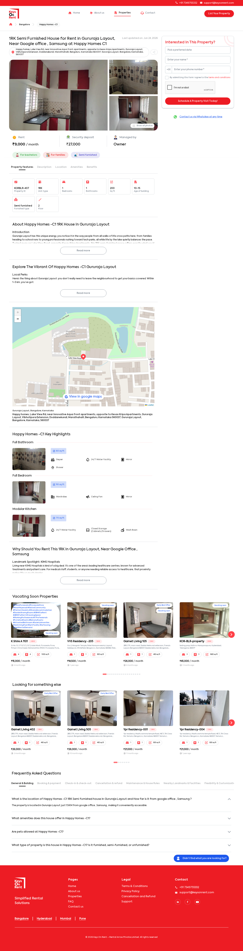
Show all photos (145, 126)
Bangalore (24, 25)
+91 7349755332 (188, 3)
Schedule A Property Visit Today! (198, 101)
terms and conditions (219, 78)
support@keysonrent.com (219, 3)
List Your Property (219, 13)
